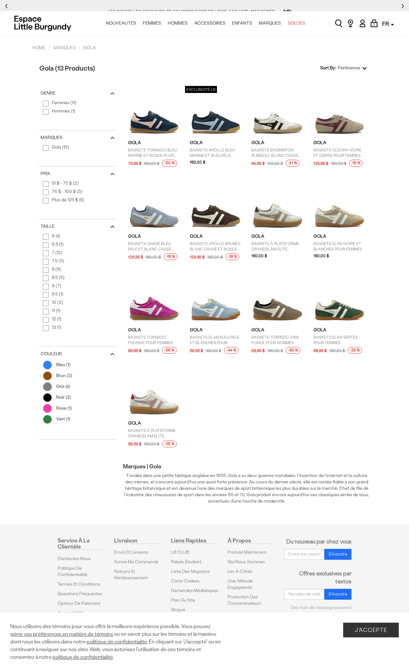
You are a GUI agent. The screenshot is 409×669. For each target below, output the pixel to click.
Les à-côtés (240, 571)
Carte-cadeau (185, 581)
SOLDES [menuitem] (296, 23)
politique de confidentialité (117, 642)
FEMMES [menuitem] (152, 23)
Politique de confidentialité (72, 571)
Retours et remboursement (131, 575)
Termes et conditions (79, 584)
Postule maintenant (247, 552)
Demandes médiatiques (194, 590)
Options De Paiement (79, 603)
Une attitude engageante (240, 584)
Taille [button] (48, 226)
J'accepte (371, 630)
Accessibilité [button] (70, 613)
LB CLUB (180, 552)
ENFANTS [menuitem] (242, 23)
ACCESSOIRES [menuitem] (209, 23)
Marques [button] (52, 137)
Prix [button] (45, 173)
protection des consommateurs (244, 600)
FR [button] (386, 23)
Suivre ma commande (136, 562)
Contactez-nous (74, 558)
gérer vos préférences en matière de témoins (61, 634)
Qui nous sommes (246, 562)
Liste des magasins (190, 571)
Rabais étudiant (186, 562)
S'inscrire (337, 554)
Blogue (178, 609)
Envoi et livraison (131, 552)
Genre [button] (48, 93)
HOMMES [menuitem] (178, 23)
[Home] (45, 23)
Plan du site (183, 600)
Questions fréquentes (80, 593)
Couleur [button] (51, 354)
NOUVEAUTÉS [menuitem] (121, 23)
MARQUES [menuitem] (270, 23)
